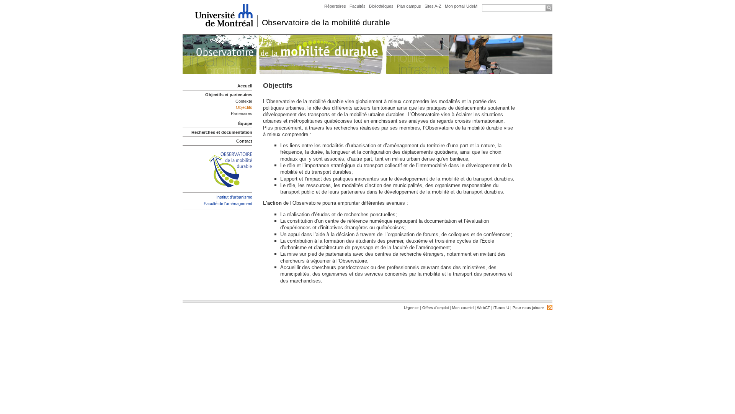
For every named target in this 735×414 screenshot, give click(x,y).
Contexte (243, 101)
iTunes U (501, 308)
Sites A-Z (434, 6)
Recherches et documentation (221, 132)
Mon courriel (463, 308)
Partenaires (241, 113)
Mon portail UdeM (461, 6)
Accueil (244, 86)
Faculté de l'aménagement (228, 203)
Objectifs (244, 107)
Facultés (358, 6)
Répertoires (335, 6)
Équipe (245, 123)
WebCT (483, 308)
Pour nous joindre (528, 308)
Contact (244, 141)
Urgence (411, 308)
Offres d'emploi (435, 308)
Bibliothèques (381, 6)
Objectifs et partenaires (228, 94)
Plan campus (409, 6)
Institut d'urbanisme (234, 197)
